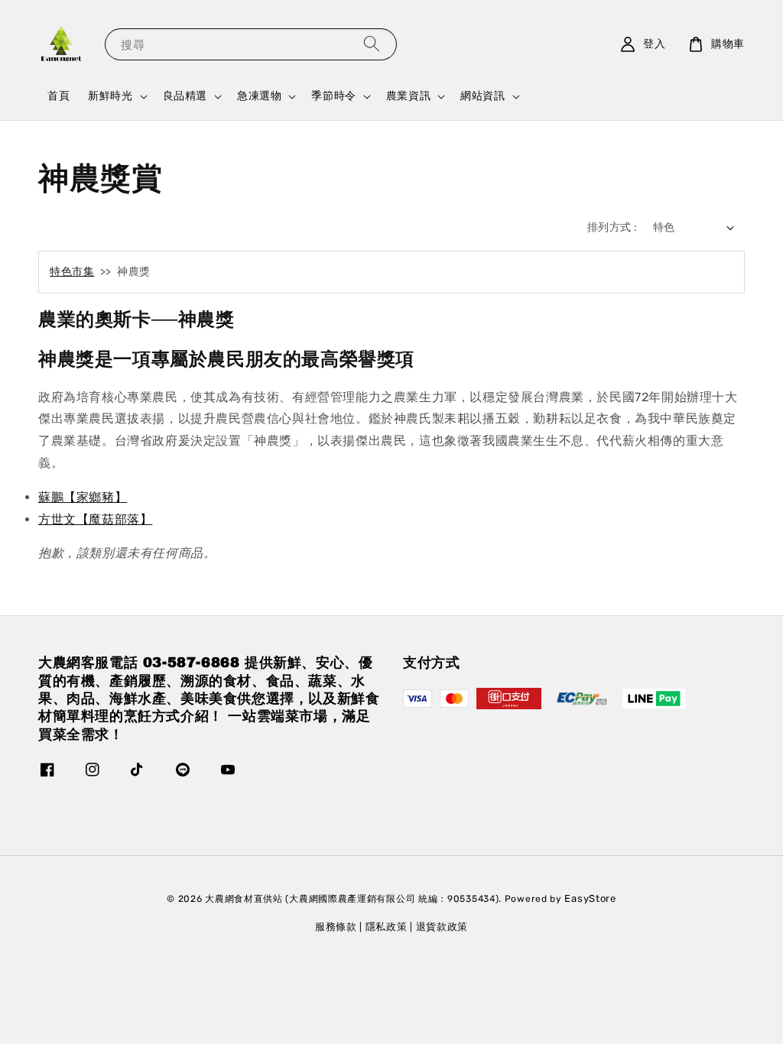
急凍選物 (259, 95)
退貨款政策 (442, 926)
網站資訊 (482, 95)
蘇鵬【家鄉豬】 (82, 497)
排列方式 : (612, 227)
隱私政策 (387, 926)
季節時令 (333, 95)
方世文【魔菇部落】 (95, 519)
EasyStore (590, 898)
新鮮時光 (110, 95)
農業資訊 (408, 95)
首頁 (58, 95)
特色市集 (72, 271)
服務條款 (336, 926)
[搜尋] (371, 44)
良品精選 (185, 95)
